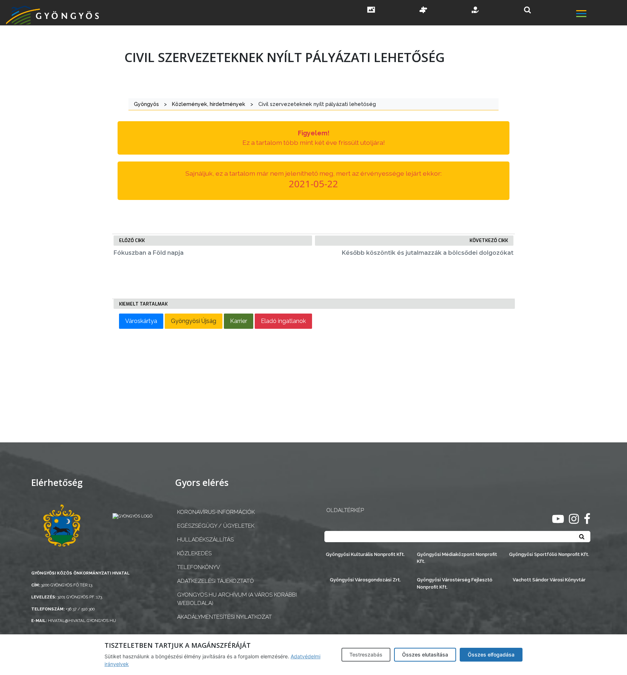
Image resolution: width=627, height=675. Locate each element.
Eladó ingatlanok (283, 321)
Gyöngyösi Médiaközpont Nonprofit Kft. (457, 558)
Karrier (238, 321)
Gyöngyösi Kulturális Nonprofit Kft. (365, 554)
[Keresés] (527, 10)
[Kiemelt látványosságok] (423, 11)
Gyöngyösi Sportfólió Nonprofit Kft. (549, 554)
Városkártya (141, 321)
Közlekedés (194, 553)
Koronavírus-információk (216, 512)
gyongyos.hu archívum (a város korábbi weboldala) (237, 599)
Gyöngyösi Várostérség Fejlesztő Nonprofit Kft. (454, 583)
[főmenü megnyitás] (601, 14)
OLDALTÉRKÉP (345, 510)
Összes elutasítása (425, 654)
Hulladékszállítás (205, 539)
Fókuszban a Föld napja (149, 252)
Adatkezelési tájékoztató (215, 581)
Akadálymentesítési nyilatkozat (224, 617)
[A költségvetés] (476, 11)
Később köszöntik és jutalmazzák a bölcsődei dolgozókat (427, 252)
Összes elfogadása (491, 654)
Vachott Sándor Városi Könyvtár (549, 579)
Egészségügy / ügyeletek (215, 526)
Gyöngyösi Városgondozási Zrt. (365, 579)
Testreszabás (365, 654)
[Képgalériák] (371, 11)
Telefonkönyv (198, 567)
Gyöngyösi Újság (193, 321)
